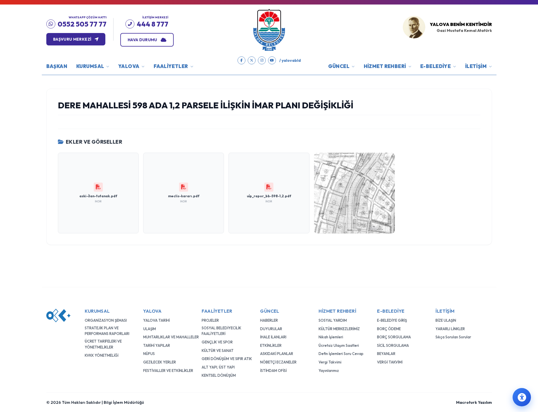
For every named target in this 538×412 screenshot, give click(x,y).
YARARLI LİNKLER (450, 328)
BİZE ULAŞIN (445, 320)
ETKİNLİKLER (271, 345)
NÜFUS (149, 353)
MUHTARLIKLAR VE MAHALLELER (171, 337)
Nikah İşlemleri (331, 337)
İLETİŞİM (476, 66)
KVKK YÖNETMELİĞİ (101, 355)
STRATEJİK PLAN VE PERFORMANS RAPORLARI (107, 331)
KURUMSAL (90, 66)
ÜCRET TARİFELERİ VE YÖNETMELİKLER (103, 344)
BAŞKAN (56, 66)
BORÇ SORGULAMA (394, 337)
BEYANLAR (386, 353)
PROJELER (210, 320)
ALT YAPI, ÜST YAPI (218, 367)
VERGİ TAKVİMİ (389, 362)
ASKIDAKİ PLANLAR (276, 353)
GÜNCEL (339, 66)
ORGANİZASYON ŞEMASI (106, 320)
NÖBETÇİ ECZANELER (278, 362)
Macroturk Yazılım (474, 402)
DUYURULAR (271, 328)
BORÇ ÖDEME (389, 328)
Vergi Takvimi (330, 362)
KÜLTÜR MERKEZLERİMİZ (339, 328)
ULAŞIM (149, 328)
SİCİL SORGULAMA (393, 345)
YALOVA (129, 66)
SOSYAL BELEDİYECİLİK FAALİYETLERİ (221, 331)
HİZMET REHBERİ (385, 66)
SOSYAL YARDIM (333, 320)
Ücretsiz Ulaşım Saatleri (339, 345)
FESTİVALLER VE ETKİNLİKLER (168, 370)
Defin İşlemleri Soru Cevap (341, 353)
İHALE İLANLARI (273, 337)
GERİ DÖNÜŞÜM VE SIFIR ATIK (227, 358)
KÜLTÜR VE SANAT (218, 350)
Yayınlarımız (329, 370)
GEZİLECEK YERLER (159, 362)
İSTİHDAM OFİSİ (273, 370)
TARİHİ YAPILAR (156, 345)
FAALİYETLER (171, 66)
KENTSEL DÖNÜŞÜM (219, 375)
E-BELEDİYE (435, 66)
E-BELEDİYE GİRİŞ (392, 320)
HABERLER (269, 320)
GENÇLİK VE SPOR (217, 342)
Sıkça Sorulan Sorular (453, 337)
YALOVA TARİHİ (156, 320)
